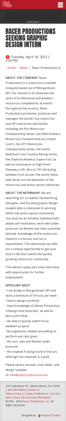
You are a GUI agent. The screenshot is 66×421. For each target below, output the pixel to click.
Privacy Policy (14, 393)
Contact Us (33, 390)
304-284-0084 (16, 390)
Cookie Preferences (37, 393)
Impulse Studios (51, 415)
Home (11, 68)
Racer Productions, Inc (36, 401)
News (24, 68)
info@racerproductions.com (29, 375)
